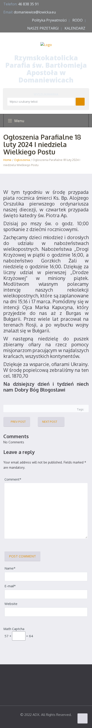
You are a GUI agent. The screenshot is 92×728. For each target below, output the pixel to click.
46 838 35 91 (28, 4)
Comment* (12, 479)
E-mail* (10, 586)
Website (10, 603)
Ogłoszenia (22, 160)
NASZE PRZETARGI (43, 28)
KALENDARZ (75, 28)
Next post (49, 422)
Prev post (18, 422)
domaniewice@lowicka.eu (35, 12)
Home (7, 160)
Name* (9, 568)
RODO (77, 20)
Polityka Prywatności (49, 20)
